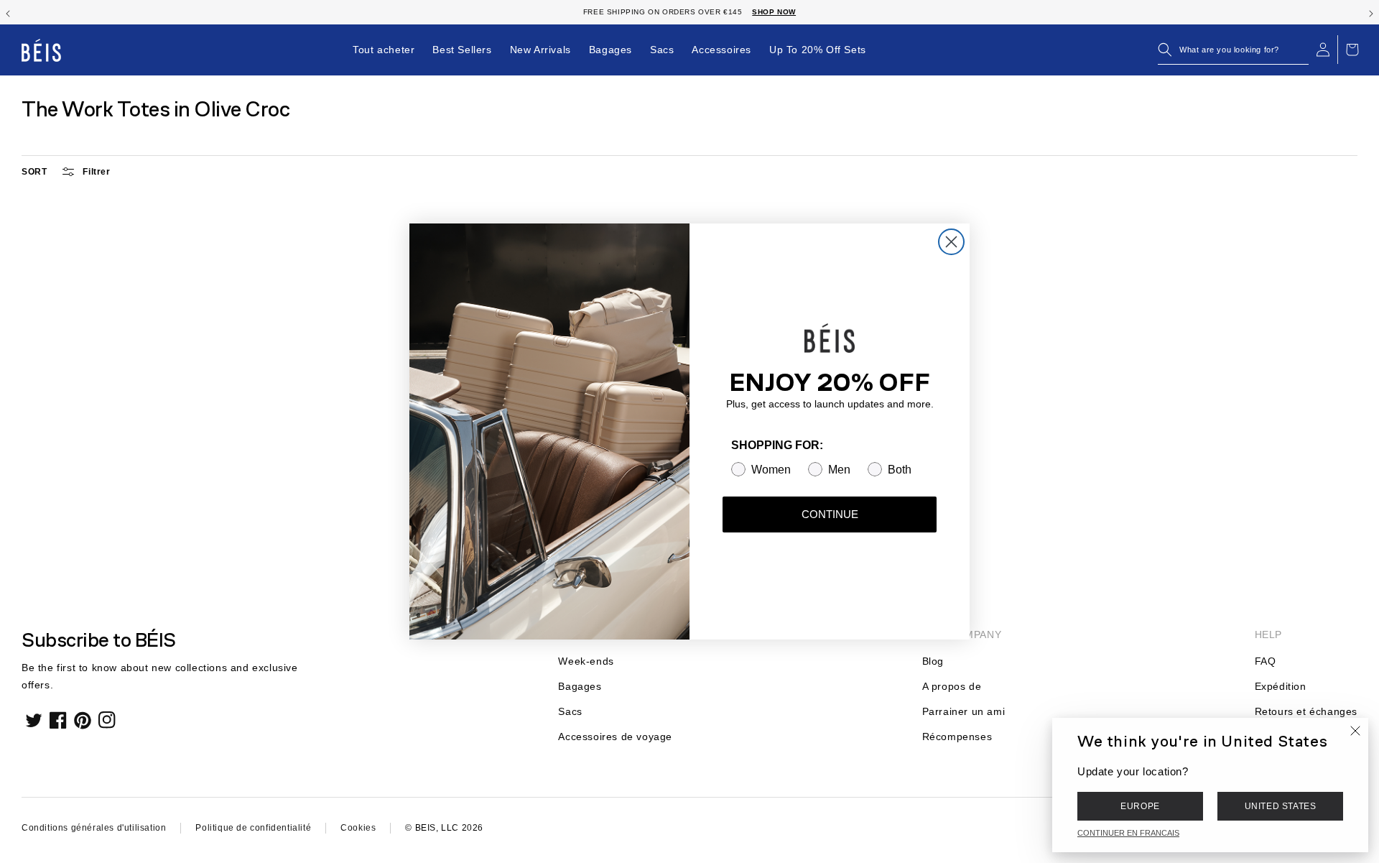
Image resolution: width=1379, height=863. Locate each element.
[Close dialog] (951, 241)
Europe (1140, 806)
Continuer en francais (1128, 833)
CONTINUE (830, 514)
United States (1281, 806)
